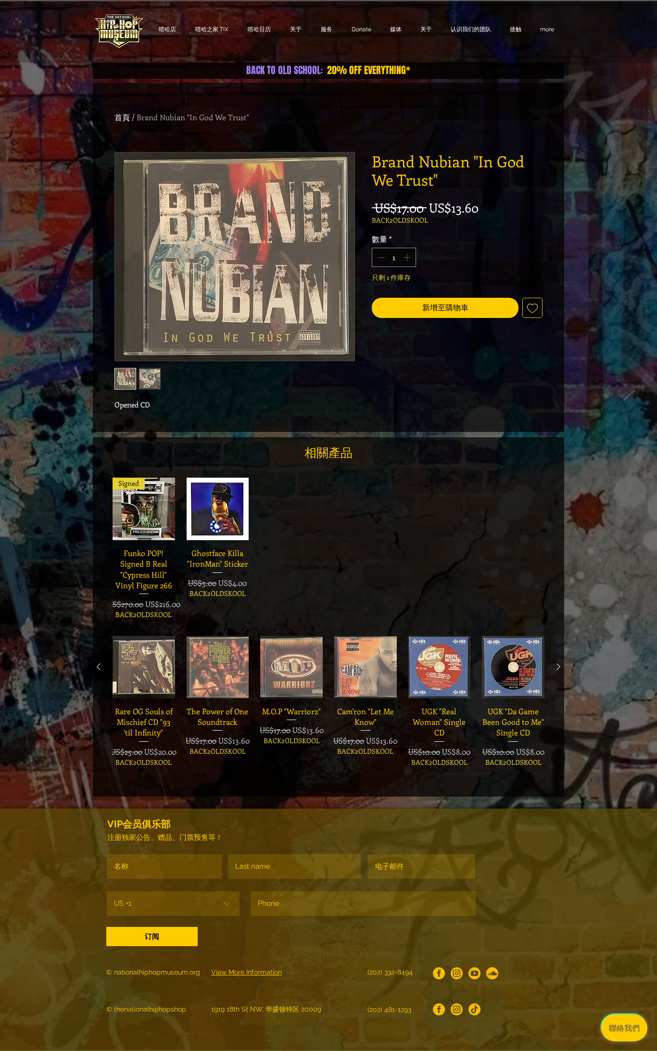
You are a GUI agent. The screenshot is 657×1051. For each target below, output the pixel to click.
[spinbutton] (394, 257)
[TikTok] (474, 1009)
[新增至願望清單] (532, 308)
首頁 (122, 117)
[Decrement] (380, 257)
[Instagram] (457, 973)
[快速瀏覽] (218, 509)
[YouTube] (474, 973)
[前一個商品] (98, 666)
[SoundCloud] (492, 973)
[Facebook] (439, 973)
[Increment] (408, 257)
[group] (328, 548)
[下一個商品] (558, 666)
